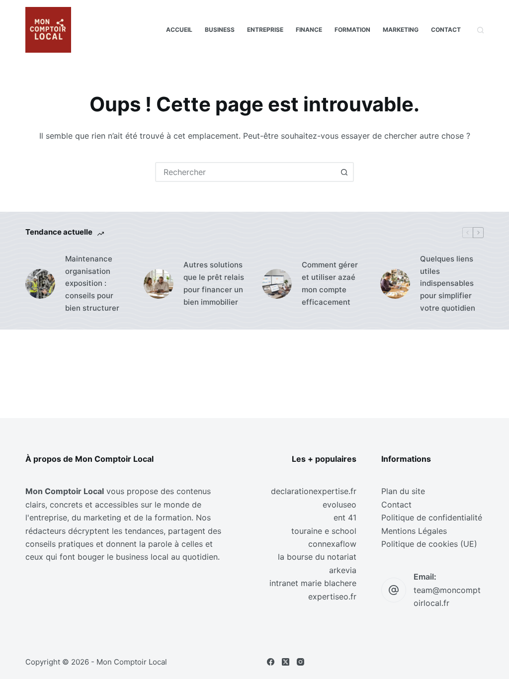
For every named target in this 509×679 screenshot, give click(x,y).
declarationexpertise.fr (313, 491)
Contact (446, 29)
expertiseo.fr (332, 596)
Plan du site (403, 491)
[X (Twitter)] (285, 662)
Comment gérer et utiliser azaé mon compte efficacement (330, 283)
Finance (309, 29)
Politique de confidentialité (431, 517)
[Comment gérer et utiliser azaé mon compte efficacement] (277, 284)
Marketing (401, 29)
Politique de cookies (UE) (429, 544)
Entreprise (265, 29)
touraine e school (323, 531)
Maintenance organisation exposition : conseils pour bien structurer (92, 283)
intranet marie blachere (312, 583)
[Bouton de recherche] (344, 172)
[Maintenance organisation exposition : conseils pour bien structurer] (40, 284)
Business (220, 29)
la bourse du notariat (317, 557)
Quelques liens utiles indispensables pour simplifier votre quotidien (447, 283)
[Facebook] (270, 662)
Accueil (179, 29)
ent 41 (345, 517)
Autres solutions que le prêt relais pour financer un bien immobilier (213, 283)
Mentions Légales (414, 531)
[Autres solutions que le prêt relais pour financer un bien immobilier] (158, 284)
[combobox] (245, 172)
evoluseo (339, 504)
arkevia (342, 570)
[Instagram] (300, 662)
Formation (352, 29)
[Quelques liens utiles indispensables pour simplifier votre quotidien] (395, 284)
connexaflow (332, 544)
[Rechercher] (480, 30)
